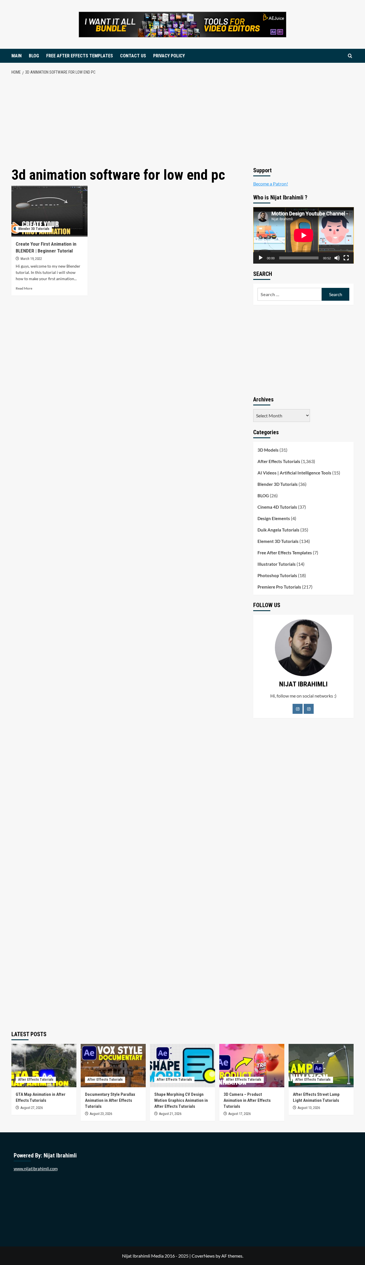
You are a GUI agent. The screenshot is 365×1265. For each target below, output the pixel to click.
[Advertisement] (183, 121)
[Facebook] (298, 709)
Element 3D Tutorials (278, 541)
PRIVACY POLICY (169, 55)
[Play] (260, 258)
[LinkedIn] (309, 709)
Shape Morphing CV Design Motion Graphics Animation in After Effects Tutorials (181, 1100)
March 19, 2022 (31, 259)
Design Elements (273, 518)
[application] (303, 235)
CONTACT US (133, 55)
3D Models (268, 449)
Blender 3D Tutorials (33, 229)
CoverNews (203, 1255)
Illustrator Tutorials (276, 564)
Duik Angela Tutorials (278, 529)
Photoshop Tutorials (277, 575)
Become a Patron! (270, 183)
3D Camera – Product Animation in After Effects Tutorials (247, 1100)
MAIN (16, 55)
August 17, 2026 (239, 1114)
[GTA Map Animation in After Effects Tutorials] (43, 1065)
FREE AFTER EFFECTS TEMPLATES (79, 55)
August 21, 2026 (170, 1114)
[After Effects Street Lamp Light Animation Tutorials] (321, 1065)
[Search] (350, 56)
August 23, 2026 (101, 1114)
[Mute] (337, 258)
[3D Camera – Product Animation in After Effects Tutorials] (251, 1065)
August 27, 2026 (32, 1108)
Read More (24, 288)
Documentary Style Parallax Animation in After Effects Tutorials (110, 1100)
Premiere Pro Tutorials (279, 586)
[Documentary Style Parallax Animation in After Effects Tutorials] (113, 1065)
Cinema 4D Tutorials (277, 507)
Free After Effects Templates (284, 552)
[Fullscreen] (346, 258)
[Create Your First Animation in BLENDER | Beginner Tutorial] (49, 211)
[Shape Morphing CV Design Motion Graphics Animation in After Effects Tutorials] (182, 1065)
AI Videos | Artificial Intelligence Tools (294, 472)
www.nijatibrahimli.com (36, 1168)
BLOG (34, 55)
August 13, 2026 (309, 1108)
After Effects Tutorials (278, 461)
